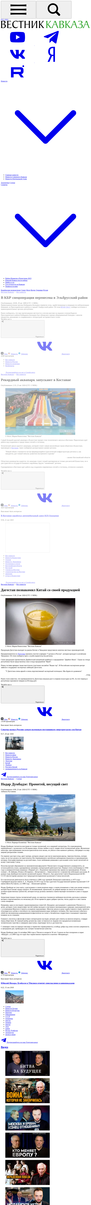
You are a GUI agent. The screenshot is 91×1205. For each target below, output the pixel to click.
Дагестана (21, 654)
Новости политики (12, 364)
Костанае (14, 448)
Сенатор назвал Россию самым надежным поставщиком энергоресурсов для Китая (41, 729)
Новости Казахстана (13, 558)
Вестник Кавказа (7, 292)
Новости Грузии (11, 1008)
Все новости (21, 292)
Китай (7, 763)
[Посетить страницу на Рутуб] (17, 79)
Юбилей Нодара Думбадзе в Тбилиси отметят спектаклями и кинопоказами (37, 983)
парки (7, 1029)
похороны (9, 1018)
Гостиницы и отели (12, 564)
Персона (8, 1012)
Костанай (8, 568)
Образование (10, 1014)
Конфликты (9, 366)
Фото (28, 290)
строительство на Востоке (15, 572)
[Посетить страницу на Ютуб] (18, 45)
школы (7, 1024)
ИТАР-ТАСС (65, 307)
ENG (7, 19)
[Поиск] (53, 10)
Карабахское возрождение (11, 290)
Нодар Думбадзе (11, 1031)
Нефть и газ (9, 282)
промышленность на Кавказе (16, 769)
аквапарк (8, 574)
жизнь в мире (10, 1035)
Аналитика (5, 183)
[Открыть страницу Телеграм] (51, 45)
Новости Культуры (12, 1010)
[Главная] (45, 28)
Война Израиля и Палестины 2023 (18, 278)
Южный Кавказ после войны (16, 280)
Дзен (5, 354)
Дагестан (8, 761)
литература (9, 1033)
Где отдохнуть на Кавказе (15, 284)
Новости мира (10, 755)
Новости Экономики (13, 562)
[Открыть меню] (18, 10)
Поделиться (39, 337)
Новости (14, 354)
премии (8, 1022)
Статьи (12, 183)
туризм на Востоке (12, 570)
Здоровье (39, 290)
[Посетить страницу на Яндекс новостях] (51, 62)
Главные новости (11, 175)
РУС (3, 19)
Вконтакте (65, 354)
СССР (7, 1016)
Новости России (11, 362)
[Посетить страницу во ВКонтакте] (18, 62)
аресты (8, 1020)
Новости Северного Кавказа (16, 177)
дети (7, 1026)
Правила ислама (11, 286)
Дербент (8, 765)
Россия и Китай (11, 767)
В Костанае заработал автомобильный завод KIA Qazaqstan (30, 515)
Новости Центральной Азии (16, 179)
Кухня (45, 290)
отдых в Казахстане (12, 576)
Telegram (24, 354)
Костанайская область (13, 566)
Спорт (23, 290)
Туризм (8, 560)
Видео (33, 290)
